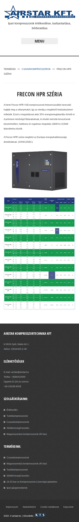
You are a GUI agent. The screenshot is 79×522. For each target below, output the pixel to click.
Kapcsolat (68, 507)
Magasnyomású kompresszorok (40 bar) (27, 434)
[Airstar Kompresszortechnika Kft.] (39, 19)
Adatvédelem (29, 507)
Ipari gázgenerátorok (17, 488)
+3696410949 (18, 377)
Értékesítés (12, 410)
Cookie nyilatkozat (49, 507)
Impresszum (12, 507)
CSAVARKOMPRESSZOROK (36, 69)
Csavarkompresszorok (18, 422)
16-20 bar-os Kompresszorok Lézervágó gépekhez (32, 482)
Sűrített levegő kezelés (18, 428)
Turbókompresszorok (17, 416)
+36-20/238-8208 (12, 386)
